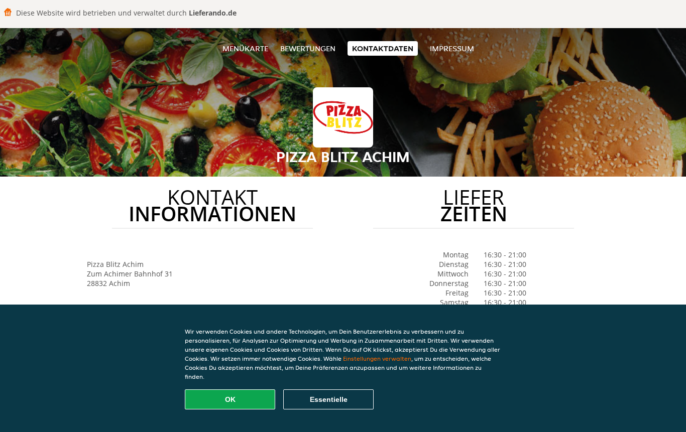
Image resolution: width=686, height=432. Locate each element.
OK (230, 399)
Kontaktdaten (382, 48)
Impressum (452, 48)
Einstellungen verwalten (377, 358)
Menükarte (245, 48)
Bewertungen (307, 48)
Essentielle (329, 399)
